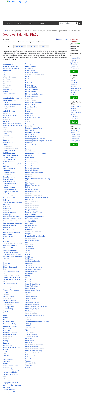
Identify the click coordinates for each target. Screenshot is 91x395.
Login (5, 31)
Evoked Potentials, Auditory (12, 277)
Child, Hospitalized (9, 159)
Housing (5, 341)
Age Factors (7, 79)
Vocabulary (28, 361)
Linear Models (30, 66)
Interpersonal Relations (11, 372)
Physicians (28, 181)
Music (27, 119)
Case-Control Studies (9, 138)
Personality (29, 166)
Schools (28, 250)
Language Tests (9, 392)
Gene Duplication (8, 307)
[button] (79, 23)
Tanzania (28, 319)
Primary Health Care (31, 201)
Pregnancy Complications (33, 195)
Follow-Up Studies (8, 296)
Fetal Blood (6, 294)
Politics (27, 187)
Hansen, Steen (75, 141)
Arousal (6, 92)
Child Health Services (10, 157)
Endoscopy (6, 263)
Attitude (5, 102)
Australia (5, 109)
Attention (5, 96)
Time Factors (29, 332)
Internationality (7, 368)
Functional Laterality (9, 300)
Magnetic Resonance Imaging (34, 74)
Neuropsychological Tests (33, 128)
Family (5, 281)
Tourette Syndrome (31, 334)
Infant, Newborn (8, 359)
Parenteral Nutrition (31, 145)
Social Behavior (30, 280)
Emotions (6, 259)
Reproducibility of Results (35, 236)
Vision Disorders (30, 359)
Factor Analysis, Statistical (11, 279)
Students (28, 311)
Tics (27, 330)
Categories (19, 46)
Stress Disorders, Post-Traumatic (36, 306)
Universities (29, 342)
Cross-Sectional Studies (10, 198)
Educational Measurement (12, 248)
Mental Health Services (34, 94)
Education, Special (10, 245)
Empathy (5, 261)
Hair (4, 319)
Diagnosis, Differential (10, 221)
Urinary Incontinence (32, 346)
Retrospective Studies (32, 240)
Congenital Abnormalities (11, 192)
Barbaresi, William (73, 85)
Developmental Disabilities (11, 217)
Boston (5, 127)
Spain (27, 294)
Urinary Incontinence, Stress (34, 348)
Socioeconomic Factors (33, 290)
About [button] (19, 23)
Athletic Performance (9, 94)
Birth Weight (7, 119)
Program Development (32, 205)
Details (44, 46)
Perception (28, 160)
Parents (27, 147)
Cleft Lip (6, 166)
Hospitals (6, 338)
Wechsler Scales (30, 363)
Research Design (30, 238)
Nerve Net (28, 126)
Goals (5, 315)
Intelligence (6, 361)
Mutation (28, 121)
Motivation (29, 113)
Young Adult (29, 365)
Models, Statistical (32, 105)
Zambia (27, 367)
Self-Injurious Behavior (32, 261)
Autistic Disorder (9, 111)
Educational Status (10, 250)
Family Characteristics (10, 283)
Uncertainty (29, 338)
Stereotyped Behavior (32, 302)
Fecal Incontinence (9, 288)
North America (29, 134)
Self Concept (30, 255)
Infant (4, 357)
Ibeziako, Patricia (73, 93)
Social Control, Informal (32, 284)
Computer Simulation (9, 190)
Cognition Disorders (9, 173)
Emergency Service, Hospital (12, 254)
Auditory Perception (9, 106)
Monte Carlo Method (31, 107)
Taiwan (27, 317)
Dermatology (7, 215)
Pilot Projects (29, 183)
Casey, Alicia (74, 139)
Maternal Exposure (31, 83)
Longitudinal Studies (31, 72)
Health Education (8, 322)
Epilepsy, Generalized (10, 267)
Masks (27, 81)
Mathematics (29, 85)
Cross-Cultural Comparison (11, 196)
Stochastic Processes (32, 304)
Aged (4, 83)
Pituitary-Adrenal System (33, 185)
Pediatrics (28, 155)
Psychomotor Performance (35, 216)
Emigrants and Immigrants (13, 256)
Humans (6, 343)
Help (30, 23)
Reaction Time (30, 227)
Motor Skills (29, 115)
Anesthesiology (8, 89)
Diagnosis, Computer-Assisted (12, 219)
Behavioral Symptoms (10, 115)
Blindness (6, 121)
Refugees (28, 234)
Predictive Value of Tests (33, 191)
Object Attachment (31, 136)
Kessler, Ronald (75, 112)
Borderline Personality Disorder (13, 125)
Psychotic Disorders (31, 219)
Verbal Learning (30, 355)
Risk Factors (29, 244)
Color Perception (9, 177)
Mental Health (30, 92)
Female (5, 292)
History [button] (41, 23)
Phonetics (28, 176)
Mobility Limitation (31, 100)
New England (29, 130)
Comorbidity (6, 185)
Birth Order (6, 117)
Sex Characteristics (31, 271)
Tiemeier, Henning (73, 109)
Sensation (28, 265)
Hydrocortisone (7, 345)
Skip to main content (9, 3)
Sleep (27, 278)
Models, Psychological (34, 102)
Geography (6, 311)
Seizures (28, 252)
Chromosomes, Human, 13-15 (12, 164)
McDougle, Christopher (74, 115)
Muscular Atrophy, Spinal (33, 117)
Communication (8, 179)
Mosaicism (28, 109)
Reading (28, 229)
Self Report (29, 259)
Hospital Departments (10, 334)
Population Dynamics (32, 189)
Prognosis (28, 203)
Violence (28, 357)
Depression (6, 210)
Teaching (28, 324)
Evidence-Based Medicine (11, 275)
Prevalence (29, 199)
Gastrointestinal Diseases (11, 302)
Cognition (6, 170)
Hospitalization (7, 336)
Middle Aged (29, 98)
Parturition (28, 149)
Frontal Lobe (7, 298)
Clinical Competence (9, 168)
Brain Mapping (7, 132)
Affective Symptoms (9, 77)
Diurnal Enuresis (8, 236)
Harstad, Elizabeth (73, 81)
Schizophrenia (29, 248)
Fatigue (5, 286)
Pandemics (29, 143)
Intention (5, 364)
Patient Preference (31, 151)
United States (29, 340)
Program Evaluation (31, 208)
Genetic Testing (8, 309)
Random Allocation (31, 225)
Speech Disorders (31, 296)
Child (5, 144)
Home (8, 23)
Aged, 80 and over (8, 85)
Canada (5, 134)
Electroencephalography (10, 252)
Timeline (32, 46)
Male (27, 77)
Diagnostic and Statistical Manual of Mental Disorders (12, 225)
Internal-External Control (10, 366)
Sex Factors (29, 274)
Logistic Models (30, 70)
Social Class (29, 282)
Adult (4, 72)
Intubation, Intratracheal (10, 374)
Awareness (6, 113)
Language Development (10, 383)
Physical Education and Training (37, 179)
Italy (4, 378)
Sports (27, 300)
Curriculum (6, 200)
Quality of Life (30, 221)
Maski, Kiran (74, 90)
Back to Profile (63, 39)
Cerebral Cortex (8, 142)
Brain (4, 129)
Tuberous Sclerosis (31, 336)
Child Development (9, 151)
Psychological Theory (33, 212)
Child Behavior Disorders (11, 148)
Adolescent (7, 70)
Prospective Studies (31, 210)
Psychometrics (31, 214)
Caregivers (6, 136)
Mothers (28, 111)
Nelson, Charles (75, 106)
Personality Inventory (32, 168)
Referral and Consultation (33, 232)
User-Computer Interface (33, 353)
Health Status (7, 328)
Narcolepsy (29, 124)
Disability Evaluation (9, 230)
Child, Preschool (9, 162)
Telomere (28, 326)
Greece (5, 317)
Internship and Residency (11, 370)
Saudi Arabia (29, 246)
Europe (5, 269)
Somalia (28, 292)
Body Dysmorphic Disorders (12, 123)
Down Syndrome (9, 239)
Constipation (7, 194)
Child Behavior (7, 146)
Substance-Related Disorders (34, 315)
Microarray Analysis (31, 96)
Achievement (8, 64)
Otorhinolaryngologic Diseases (35, 138)
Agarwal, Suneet (75, 137)
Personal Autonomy (31, 162)
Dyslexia (6, 241)
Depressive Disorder (9, 212)
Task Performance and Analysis (37, 321)
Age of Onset (7, 81)
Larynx (5, 394)
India (4, 353)
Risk (26, 242)
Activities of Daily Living (10, 66)
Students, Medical (31, 313)
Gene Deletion (7, 304)
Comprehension (9, 187)
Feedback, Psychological (11, 290)
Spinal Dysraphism (31, 298)
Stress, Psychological (32, 309)
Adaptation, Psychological (11, 68)
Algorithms (6, 87)
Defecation (6, 206)
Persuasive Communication (35, 172)
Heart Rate (6, 330)
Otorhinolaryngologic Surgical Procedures (38, 140)
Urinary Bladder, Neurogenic (34, 344)
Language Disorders (9, 389)
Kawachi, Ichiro (75, 118)
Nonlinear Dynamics (33, 132)
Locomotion (29, 68)
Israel (4, 376)
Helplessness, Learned (10, 332)
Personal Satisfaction (32, 164)
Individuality (6, 355)
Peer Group (29, 158)
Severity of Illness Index (33, 269)
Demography (7, 208)
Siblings (27, 276)
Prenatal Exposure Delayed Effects (36, 197)
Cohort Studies (7, 175)
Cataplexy (6, 140)
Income (5, 351)
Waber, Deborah (75, 88)
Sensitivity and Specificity (33, 267)
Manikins (28, 79)
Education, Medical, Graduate (12, 243)
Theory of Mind (30, 328)
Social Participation (31, 286)
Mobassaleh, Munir (74, 132)
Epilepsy (5, 265)
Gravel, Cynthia (75, 135)
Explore (74, 71)
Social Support (30, 288)
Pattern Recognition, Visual (35, 153)
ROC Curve (29, 223)
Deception (6, 204)
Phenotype (28, 174)
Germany (6, 313)
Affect (5, 75)
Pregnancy (28, 193)
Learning (28, 64)
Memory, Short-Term (31, 87)
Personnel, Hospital (31, 170)
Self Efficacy (29, 257)
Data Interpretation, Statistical (12, 202)
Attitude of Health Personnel (12, 104)
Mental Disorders (31, 89)
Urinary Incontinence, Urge (33, 351)
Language (6, 380)
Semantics (29, 263)
